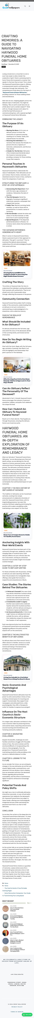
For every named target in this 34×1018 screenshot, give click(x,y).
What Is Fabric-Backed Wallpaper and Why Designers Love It (16, 941)
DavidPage (4, 64)
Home (3, 66)
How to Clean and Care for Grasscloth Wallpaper (16, 909)
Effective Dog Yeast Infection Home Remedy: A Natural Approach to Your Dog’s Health (17, 380)
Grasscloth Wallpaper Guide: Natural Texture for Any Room (17, 925)
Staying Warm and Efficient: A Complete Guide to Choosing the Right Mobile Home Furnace (16, 274)
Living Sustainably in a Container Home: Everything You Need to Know (17, 678)
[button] (25, 6)
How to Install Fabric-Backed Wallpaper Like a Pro (17, 933)
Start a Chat (28, 1014)
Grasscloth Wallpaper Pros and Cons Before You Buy (16, 917)
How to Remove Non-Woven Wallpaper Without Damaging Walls (17, 949)
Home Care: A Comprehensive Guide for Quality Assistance (17, 535)
